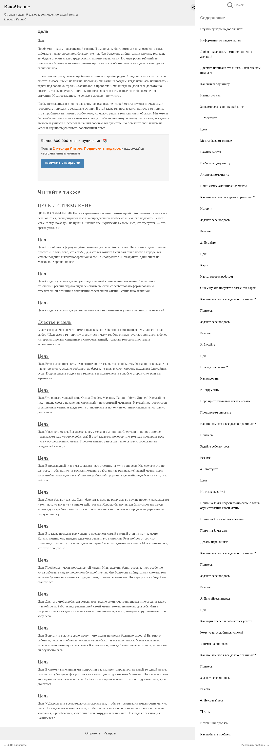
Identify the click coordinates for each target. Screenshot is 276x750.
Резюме (205, 231)
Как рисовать (209, 378)
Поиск (235, 5)
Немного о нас (210, 95)
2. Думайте (208, 242)
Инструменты (209, 389)
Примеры (206, 310)
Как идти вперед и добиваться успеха (226, 621)
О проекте (92, 733)
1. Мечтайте (208, 118)
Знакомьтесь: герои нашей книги (222, 106)
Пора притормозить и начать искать (225, 401)
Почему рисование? (214, 367)
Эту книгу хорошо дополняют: (221, 29)
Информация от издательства (220, 40)
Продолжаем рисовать (215, 412)
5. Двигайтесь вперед (215, 598)
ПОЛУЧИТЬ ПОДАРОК (62, 163)
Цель (203, 129)
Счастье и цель (54, 322)
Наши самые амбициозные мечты (223, 186)
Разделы (110, 733)
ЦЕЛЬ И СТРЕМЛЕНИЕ (65, 205)
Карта (204, 265)
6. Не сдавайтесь (211, 700)
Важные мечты (210, 152)
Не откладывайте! (212, 491)
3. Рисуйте (207, 344)
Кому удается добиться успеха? (221, 632)
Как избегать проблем (215, 734)
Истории (206, 208)
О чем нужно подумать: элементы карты (228, 288)
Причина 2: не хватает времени (222, 519)
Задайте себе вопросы (215, 220)
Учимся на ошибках (214, 643)
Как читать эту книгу (215, 84)
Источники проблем (214, 723)
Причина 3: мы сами (214, 530)
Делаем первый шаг (214, 541)
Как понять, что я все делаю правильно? (228, 299)
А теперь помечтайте (214, 174)
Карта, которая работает (216, 276)
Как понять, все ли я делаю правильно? (227, 197)
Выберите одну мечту (215, 163)
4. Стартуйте (209, 469)
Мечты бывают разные (216, 140)
